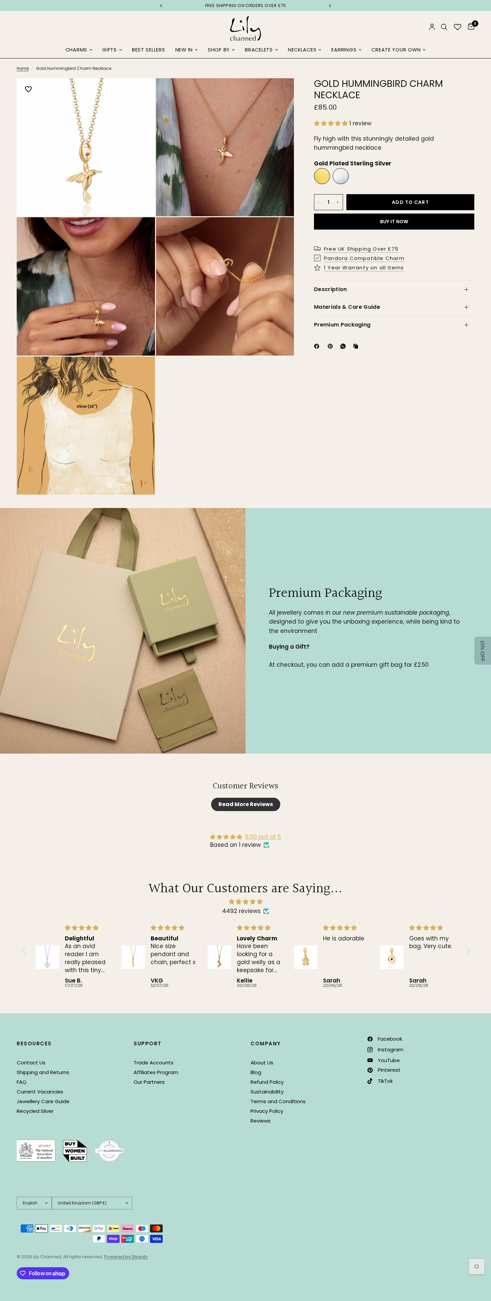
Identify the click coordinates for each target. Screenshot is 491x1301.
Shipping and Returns (43, 1072)
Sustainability (267, 1091)
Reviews (261, 1120)
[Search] (444, 27)
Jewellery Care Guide (43, 1101)
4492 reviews (241, 911)
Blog (256, 1072)
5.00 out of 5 (263, 837)
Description (330, 289)
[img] (245, 901)
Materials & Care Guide (347, 307)
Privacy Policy (267, 1111)
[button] (331, 123)
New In (184, 49)
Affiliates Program (156, 1072)
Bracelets (259, 49)
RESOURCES (34, 1043)
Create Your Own (396, 49)
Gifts (109, 49)
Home (23, 68)
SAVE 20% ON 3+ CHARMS (252, 5)
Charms (76, 49)
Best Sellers (148, 49)
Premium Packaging (342, 325)
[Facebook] (318, 346)
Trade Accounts (153, 1062)
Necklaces (302, 49)
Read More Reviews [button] (245, 804)
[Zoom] (141, 92)
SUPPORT (148, 1043)
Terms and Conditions (278, 1101)
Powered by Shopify (126, 1257)
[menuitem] (78, 50)
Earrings (343, 49)
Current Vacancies (40, 1091)
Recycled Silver (35, 1111)
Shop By (219, 49)
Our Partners (149, 1081)
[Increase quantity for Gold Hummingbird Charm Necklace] (338, 202)
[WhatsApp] (344, 346)
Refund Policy (267, 1081)
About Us (262, 1062)
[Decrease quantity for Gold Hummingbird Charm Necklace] (319, 202)
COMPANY (266, 1043)
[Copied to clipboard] (357, 346)
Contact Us (31, 1062)
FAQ (21, 1081)
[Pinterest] (332, 346)
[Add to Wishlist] (28, 90)
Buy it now (394, 221)
